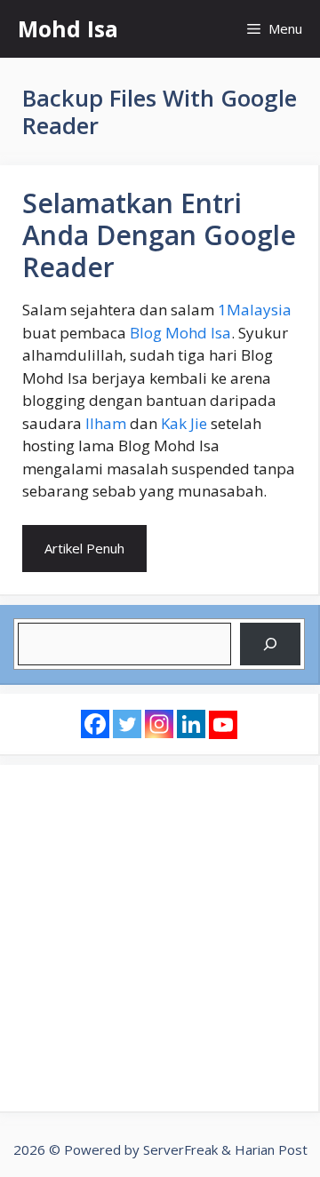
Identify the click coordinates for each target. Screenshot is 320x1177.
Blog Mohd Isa (180, 332)
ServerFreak (180, 1149)
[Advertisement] (160, 938)
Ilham (105, 423)
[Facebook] (95, 724)
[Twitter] (127, 724)
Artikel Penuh (84, 548)
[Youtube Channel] (223, 725)
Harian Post (271, 1149)
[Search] (270, 644)
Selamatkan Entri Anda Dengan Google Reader (159, 235)
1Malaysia (255, 309)
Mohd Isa (68, 28)
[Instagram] (159, 724)
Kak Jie (184, 423)
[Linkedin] (191, 724)
